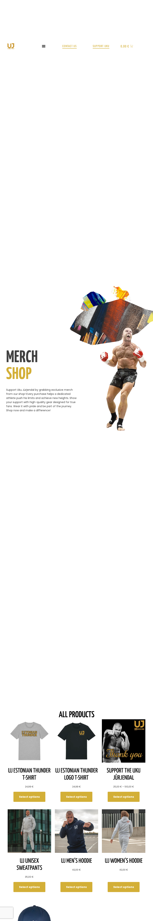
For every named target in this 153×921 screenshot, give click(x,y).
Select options (29, 797)
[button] (43, 46)
